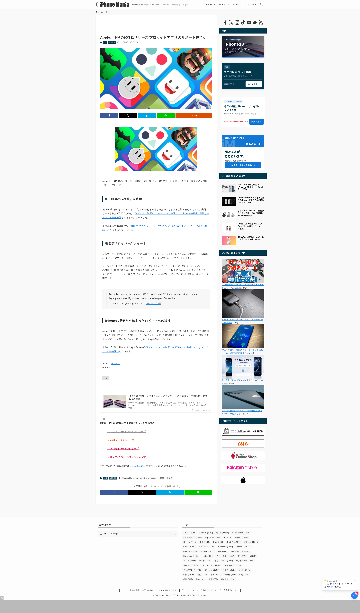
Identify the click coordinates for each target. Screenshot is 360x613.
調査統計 (228, 579)
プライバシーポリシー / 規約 (193, 590)
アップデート (247, 556)
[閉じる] (355, 580)
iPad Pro (234, 542)
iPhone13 (225, 547)
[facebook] (225, 22)
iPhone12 (206, 547)
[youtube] (248, 22)
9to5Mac (115, 363)
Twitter (207, 556)
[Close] (2, 598)
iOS (105, 42)
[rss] (260, 22)
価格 (202, 575)
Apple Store (240, 533)
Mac (223, 551)
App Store (144, 478)
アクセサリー (226, 556)
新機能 (230, 575)
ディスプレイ (192, 570)
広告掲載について (231, 590)
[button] (109, 115)
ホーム (124, 590)
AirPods (189, 533)
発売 (200, 579)
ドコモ (228, 570)
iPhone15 (190, 551)
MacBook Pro (240, 551)
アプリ (169, 478)
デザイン (212, 570)
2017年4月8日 (153, 303)
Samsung (190, 556)
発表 (213, 579)
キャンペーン (224, 561)
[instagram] (237, 22)
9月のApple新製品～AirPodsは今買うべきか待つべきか (251, 238)
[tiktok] (243, 22)
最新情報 (112, 42)
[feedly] (254, 22)
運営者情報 (134, 590)
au (227, 537)
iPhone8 (189, 547)
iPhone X (207, 551)
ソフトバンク (232, 565)
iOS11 (161, 478)
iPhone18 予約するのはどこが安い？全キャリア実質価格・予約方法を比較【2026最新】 (168, 397)
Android (206, 533)
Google (189, 542)
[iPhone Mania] (113, 4)
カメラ (205, 561)
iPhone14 (243, 547)
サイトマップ (215, 590)
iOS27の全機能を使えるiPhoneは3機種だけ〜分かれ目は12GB (250, 186)
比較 (244, 575)
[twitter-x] (231, 22)
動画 (216, 575)
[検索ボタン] (261, 4)
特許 (188, 579)
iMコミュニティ (137, 466)
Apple (154, 478)
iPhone (251, 542)
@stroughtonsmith (130, 478)
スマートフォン (211, 565)
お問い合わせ (148, 590)
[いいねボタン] (105, 378)
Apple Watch (192, 537)
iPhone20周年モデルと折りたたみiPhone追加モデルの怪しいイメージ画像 (251, 200)
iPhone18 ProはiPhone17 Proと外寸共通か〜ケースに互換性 (250, 226)
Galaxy (241, 537)
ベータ (244, 570)
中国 (188, 575)
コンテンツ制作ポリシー (167, 590)
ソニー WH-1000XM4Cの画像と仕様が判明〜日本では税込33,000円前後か (251, 213)
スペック (190, 565)
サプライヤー (245, 561)
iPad (218, 542)
